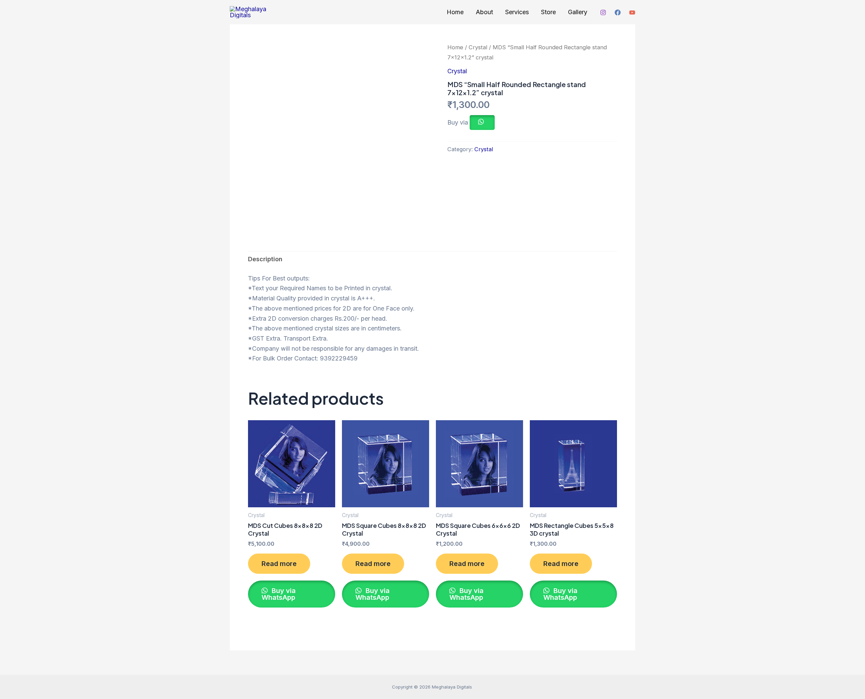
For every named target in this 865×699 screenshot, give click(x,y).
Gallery (577, 12)
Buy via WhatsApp (279, 594)
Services (517, 12)
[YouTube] (632, 12)
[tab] (265, 259)
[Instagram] (603, 12)
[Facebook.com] (618, 12)
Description (265, 259)
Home (455, 12)
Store (548, 12)
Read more (279, 564)
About (484, 12)
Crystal (478, 47)
